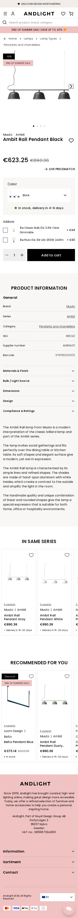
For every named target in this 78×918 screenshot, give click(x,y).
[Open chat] (69, 909)
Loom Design (13, 731)
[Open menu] (5, 13)
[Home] (39, 13)
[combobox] (39, 22)
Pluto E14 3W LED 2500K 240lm (44, 240)
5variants (9, 604)
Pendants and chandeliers (57, 326)
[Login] (13, 13)
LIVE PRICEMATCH (62, 169)
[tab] (33, 126)
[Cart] (71, 13)
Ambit (20, 135)
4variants (9, 725)
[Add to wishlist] (71, 140)
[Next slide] (71, 86)
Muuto (7, 135)
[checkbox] (5, 230)
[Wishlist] (63, 13)
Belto (8, 737)
